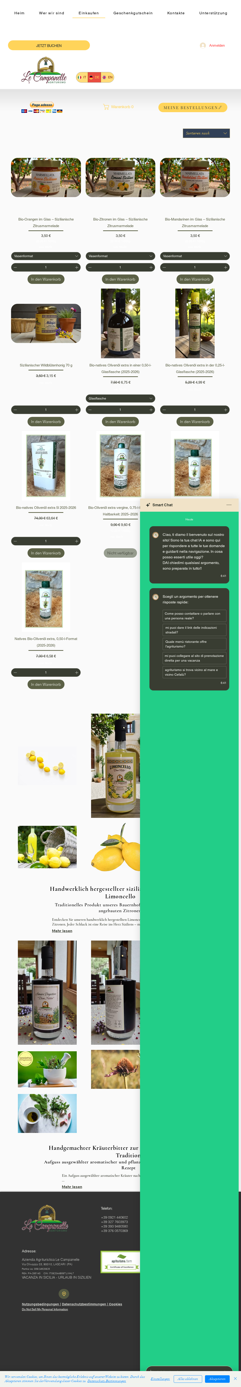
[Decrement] (15, 267)
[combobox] (206, 133)
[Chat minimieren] (229, 505)
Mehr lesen (62, 930)
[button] (41, 107)
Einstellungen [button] (160, 1379)
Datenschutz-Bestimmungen (107, 1381)
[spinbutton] (46, 267)
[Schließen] (235, 1379)
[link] (120, 107)
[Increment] (77, 267)
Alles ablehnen (188, 1379)
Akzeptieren (217, 1379)
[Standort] (64, 1294)
